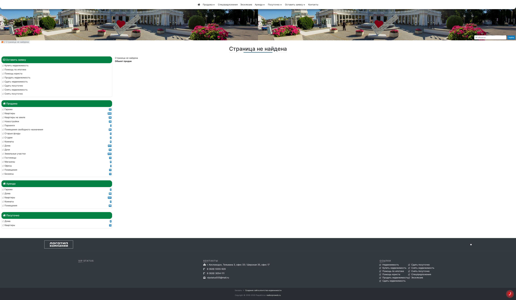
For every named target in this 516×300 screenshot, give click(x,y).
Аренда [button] (259, 4)
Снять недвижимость (422, 268)
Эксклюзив (246, 4)
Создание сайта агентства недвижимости (263, 290)
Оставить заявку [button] (294, 4)
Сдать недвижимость (394, 280)
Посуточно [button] (274, 4)
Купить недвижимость (394, 268)
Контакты (313, 4)
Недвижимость (390, 264)
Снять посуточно (420, 271)
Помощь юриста (391, 274)
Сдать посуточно (420, 264)
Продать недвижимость (395, 277)
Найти (511, 37)
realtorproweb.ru (273, 295)
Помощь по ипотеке (393, 271)
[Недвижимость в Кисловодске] (2, 42)
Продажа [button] (208, 4)
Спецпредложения (228, 4)
